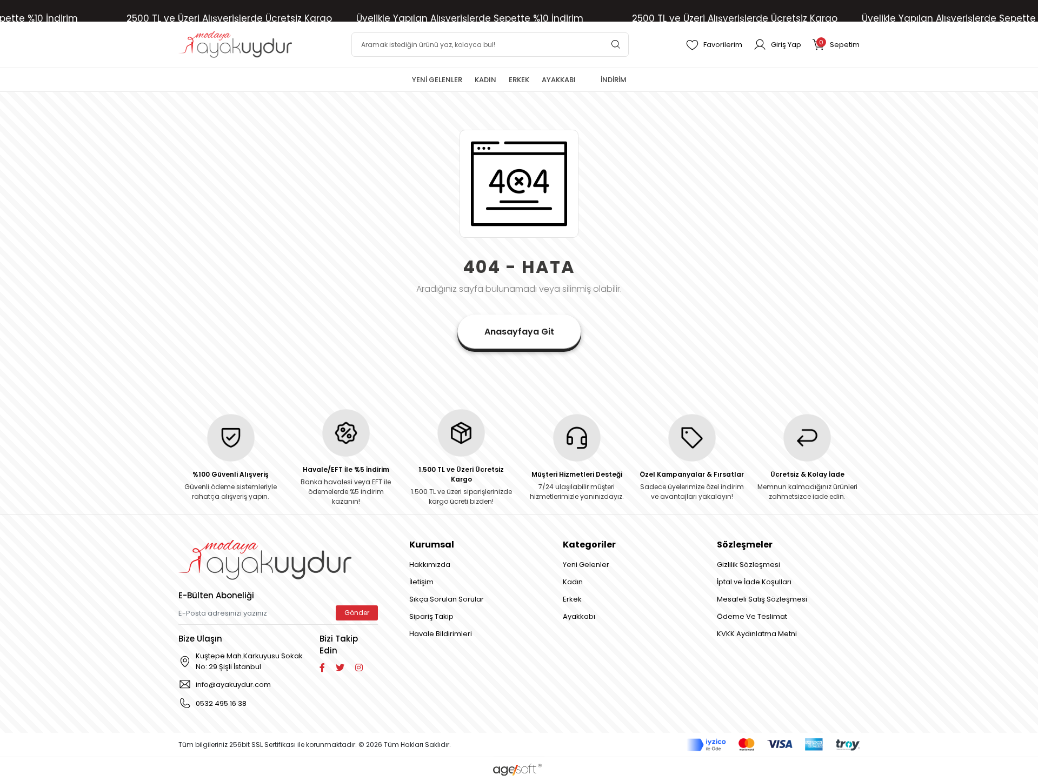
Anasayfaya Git (519, 331)
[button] (836, 44)
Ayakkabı (579, 616)
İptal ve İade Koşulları (754, 582)
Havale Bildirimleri (440, 634)
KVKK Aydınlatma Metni (757, 634)
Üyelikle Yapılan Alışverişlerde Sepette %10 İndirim (469, 18)
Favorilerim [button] (722, 44)
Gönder (356, 612)
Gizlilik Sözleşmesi (748, 564)
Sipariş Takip (431, 616)
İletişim (421, 582)
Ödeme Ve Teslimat (752, 616)
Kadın (573, 582)
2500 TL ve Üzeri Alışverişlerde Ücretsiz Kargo (229, 18)
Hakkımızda (429, 564)
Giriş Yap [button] (786, 44)
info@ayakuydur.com (233, 684)
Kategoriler (589, 544)
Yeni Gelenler (586, 564)
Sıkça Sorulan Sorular (446, 599)
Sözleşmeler (745, 544)
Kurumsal (431, 544)
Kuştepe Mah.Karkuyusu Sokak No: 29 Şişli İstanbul (249, 661)
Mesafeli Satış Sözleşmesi (762, 599)
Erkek (572, 599)
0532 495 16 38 (221, 703)
